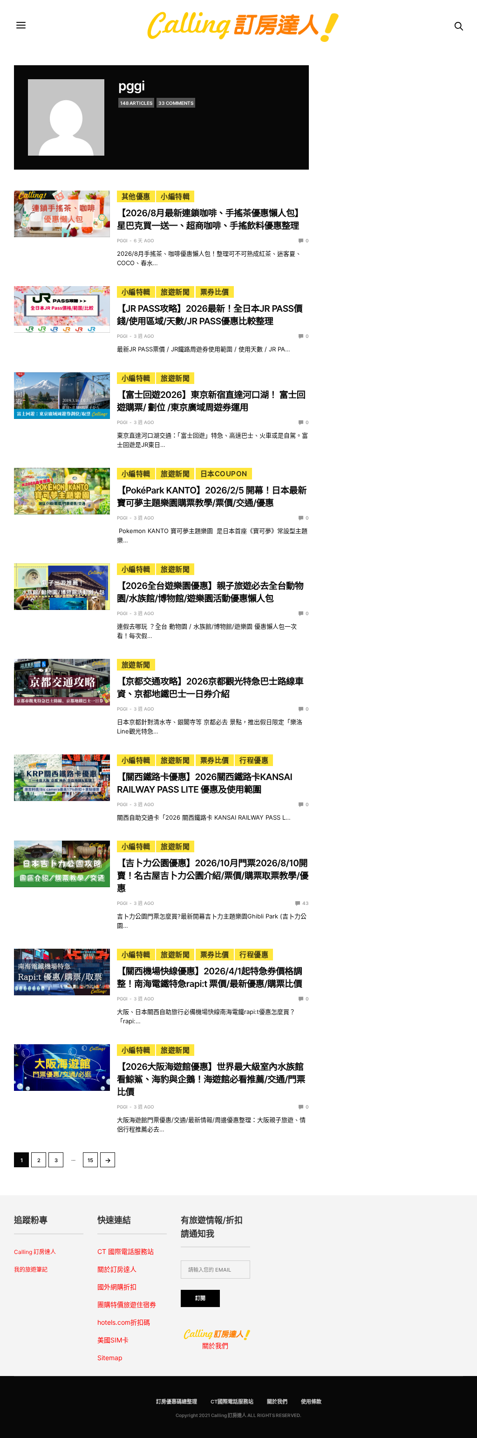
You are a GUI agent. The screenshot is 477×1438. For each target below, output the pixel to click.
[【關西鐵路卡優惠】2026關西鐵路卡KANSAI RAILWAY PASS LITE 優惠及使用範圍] (62, 777)
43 (305, 903)
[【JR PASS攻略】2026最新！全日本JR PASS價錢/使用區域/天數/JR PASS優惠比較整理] (62, 309)
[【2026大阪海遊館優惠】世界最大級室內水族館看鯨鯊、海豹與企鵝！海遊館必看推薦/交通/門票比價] (62, 1067)
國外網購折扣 (116, 1287)
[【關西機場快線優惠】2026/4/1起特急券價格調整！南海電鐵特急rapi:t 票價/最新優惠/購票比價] (62, 972)
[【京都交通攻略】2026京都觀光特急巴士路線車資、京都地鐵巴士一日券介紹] (62, 682)
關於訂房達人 (116, 1269)
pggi (131, 86)
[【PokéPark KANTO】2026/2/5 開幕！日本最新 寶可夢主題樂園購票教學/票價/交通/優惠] (62, 491)
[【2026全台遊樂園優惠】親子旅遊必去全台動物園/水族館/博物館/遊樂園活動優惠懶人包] (62, 586)
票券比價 (214, 292)
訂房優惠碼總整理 (176, 1401)
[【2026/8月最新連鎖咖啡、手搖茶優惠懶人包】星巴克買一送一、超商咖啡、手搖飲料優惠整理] (62, 214)
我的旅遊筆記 (31, 1269)
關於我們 (215, 1345)
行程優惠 (253, 760)
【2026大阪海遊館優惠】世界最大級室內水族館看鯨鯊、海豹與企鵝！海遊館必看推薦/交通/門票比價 (211, 1079)
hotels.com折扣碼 (123, 1322)
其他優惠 (136, 196)
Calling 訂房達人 (35, 1251)
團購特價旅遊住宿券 (126, 1304)
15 (90, 1160)
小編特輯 (175, 196)
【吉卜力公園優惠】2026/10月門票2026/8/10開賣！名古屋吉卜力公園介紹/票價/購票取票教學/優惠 (212, 875)
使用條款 (311, 1401)
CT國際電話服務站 (232, 1401)
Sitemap (110, 1358)
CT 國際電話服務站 (125, 1251)
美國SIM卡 (113, 1340)
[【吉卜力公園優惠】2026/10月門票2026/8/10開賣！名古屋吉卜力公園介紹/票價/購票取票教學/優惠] (62, 864)
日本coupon (223, 473)
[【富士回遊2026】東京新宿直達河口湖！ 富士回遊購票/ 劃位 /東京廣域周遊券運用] (62, 395)
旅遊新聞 (175, 292)
